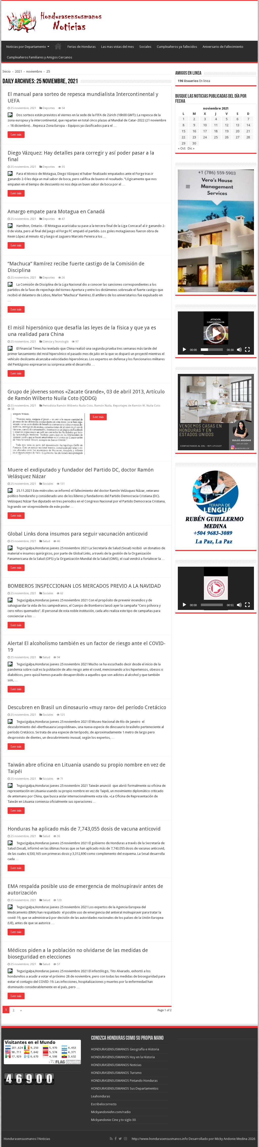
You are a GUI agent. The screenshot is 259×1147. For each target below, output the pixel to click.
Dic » (191, 148)
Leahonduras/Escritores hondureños (57, 46)
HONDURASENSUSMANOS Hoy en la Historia (123, 1057)
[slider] (212, 349)
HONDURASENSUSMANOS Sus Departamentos (124, 1088)
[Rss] (111, 1139)
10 (205, 125)
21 (248, 131)
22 (183, 137)
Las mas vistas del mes (117, 47)
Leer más (16, 134)
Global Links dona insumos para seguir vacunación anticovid (78, 534)
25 (216, 137)
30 (194, 143)
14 (248, 125)
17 (205, 131)
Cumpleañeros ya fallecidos (177, 47)
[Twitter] (120, 1139)
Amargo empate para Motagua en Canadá (56, 211)
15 (183, 131)
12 (226, 125)
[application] (216, 333)
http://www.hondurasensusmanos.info (160, 1139)
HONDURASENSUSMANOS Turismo (116, 1073)
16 (194, 131)
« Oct (181, 148)
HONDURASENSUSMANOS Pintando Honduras (124, 1080)
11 (216, 125)
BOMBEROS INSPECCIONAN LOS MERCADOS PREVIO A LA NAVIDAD (84, 586)
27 (237, 137)
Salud (46, 541)
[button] (216, 333)
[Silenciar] (239, 349)
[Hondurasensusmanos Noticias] (55, 20)
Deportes (49, 108)
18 (216, 131)
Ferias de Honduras (82, 47)
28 (248, 137)
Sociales (145, 47)
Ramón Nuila (103, 405)
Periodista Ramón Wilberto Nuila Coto (68, 405)
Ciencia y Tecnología (56, 341)
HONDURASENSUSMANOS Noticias (116, 1065)
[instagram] (125, 1139)
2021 (18, 71)
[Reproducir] (184, 349)
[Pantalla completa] (247, 349)
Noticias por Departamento (26, 47)
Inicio (7, 71)
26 (226, 137)
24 (205, 137)
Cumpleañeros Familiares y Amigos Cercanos (39, 57)
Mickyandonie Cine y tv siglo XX (113, 1120)
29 (183, 143)
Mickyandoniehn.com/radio (111, 1112)
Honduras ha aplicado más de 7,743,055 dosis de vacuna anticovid (84, 829)
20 (237, 131)
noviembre (34, 71)
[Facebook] (115, 1139)
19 (226, 131)
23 (194, 137)
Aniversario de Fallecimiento (223, 47)
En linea (194, 81)
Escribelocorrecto (104, 1104)
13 (237, 125)
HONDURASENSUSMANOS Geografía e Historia (125, 1049)
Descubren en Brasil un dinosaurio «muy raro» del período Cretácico (87, 707)
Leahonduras (100, 1096)
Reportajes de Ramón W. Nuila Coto (136, 405)
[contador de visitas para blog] (29, 1078)
